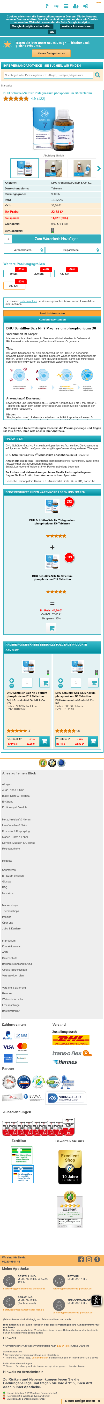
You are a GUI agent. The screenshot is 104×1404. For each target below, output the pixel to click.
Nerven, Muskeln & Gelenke (18, 842)
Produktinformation (52, 313)
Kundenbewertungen (52, 319)
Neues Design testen (51, 53)
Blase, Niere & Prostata (16, 795)
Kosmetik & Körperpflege (16, 831)
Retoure (7, 993)
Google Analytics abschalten (31, 26)
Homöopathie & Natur (14, 825)
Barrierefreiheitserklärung (17, 963)
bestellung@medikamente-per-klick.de (24, 1288)
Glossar (7, 881)
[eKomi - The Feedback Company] (43, 763)
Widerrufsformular (12, 999)
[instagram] (90, 1259)
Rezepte (7, 860)
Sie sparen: (48, 618)
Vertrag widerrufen (13, 975)
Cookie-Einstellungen (14, 969)
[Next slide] (99, 168)
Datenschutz (9, 958)
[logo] (5, 7)
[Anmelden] (85, 6)
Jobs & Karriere (11, 928)
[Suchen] (97, 75)
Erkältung (7, 801)
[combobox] (48, 75)
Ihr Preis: (46, 610)
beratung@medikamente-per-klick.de (23, 1309)
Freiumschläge (11, 1005)
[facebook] (81, 1259)
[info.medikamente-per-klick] (98, 1259)
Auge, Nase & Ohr (13, 789)
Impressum (8, 940)
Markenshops (10, 905)
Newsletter (8, 893)
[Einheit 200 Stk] (39, 274)
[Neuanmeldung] (75, 6)
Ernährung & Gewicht (14, 807)
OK (52, 32)
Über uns (7, 922)
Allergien (7, 784)
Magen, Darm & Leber (15, 836)
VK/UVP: (46, 614)
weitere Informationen (77, 26)
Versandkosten (40, 1357)
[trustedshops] (52, 763)
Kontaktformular (11, 946)
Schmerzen (9, 869)
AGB (5, 952)
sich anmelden (28, 301)
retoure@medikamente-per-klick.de (72, 1288)
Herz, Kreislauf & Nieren (16, 819)
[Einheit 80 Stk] (14, 274)
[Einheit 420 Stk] (65, 274)
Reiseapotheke (11, 848)
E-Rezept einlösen (13, 875)
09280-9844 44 (11, 1261)
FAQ (4, 887)
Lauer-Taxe (63, 1345)
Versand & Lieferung (14, 987)
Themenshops (10, 911)
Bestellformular (11, 1010)
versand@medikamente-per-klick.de (73, 1312)
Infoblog (6, 916)
